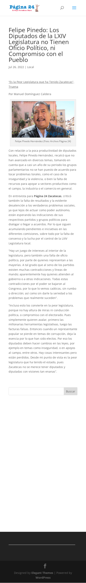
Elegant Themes (42, 573)
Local (30, 67)
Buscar (70, 391)
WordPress (43, 577)
